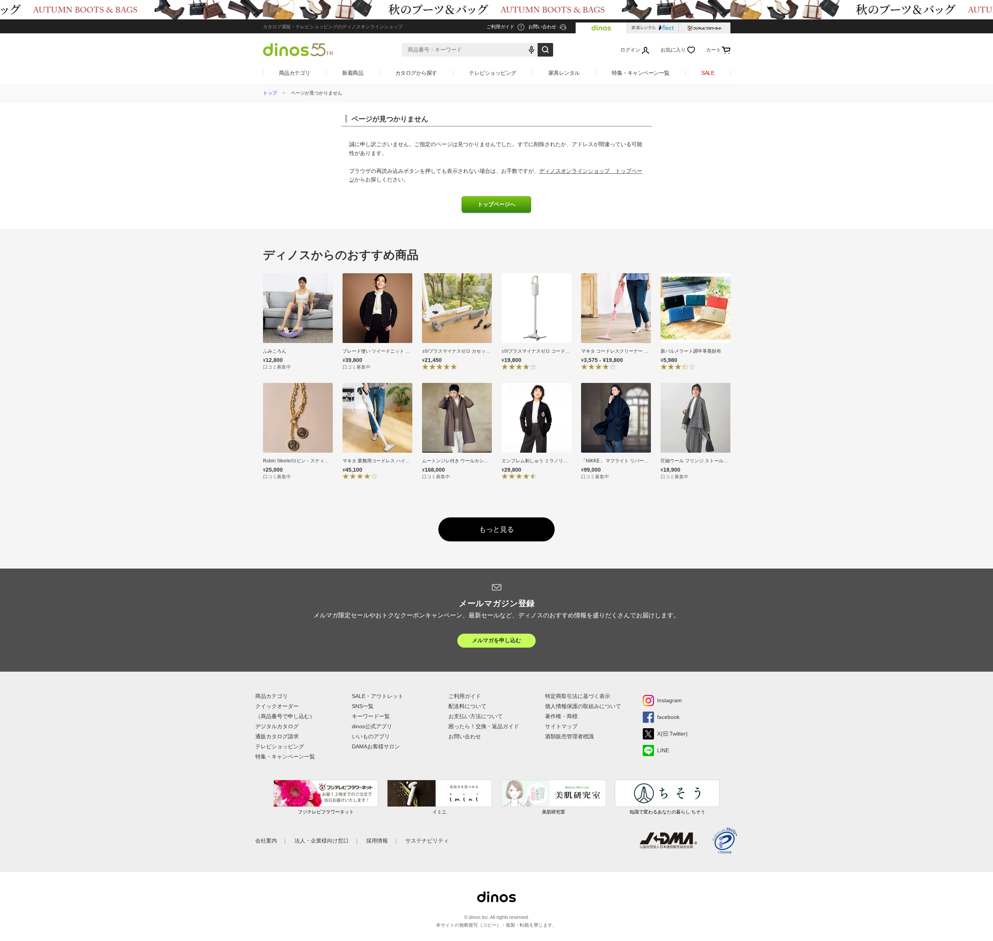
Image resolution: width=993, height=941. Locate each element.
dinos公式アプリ (372, 726)
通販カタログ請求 (277, 736)
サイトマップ (561, 726)
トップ (270, 93)
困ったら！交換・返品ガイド (483, 726)
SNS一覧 (363, 706)
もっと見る (496, 529)
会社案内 (266, 841)
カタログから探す (416, 73)
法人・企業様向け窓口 (321, 841)
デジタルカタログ (277, 726)
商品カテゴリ (294, 73)
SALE (707, 73)
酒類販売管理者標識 (569, 736)
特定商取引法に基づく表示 (577, 696)
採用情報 (377, 841)
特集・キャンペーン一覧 (640, 73)
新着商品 (352, 73)
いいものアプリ (371, 736)
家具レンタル (564, 73)
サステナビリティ (427, 841)
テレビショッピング (492, 73)
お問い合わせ (464, 736)
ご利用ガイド (464, 696)
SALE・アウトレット (377, 696)
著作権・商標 (561, 716)
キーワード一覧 (371, 716)
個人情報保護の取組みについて (583, 706)
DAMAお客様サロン (376, 746)
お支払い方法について (475, 716)
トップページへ (496, 204)
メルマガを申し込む (496, 640)
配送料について (467, 706)
